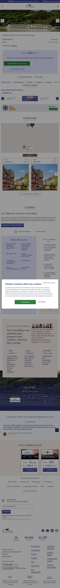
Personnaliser (41, 301)
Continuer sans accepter (48, 282)
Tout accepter (25, 302)
